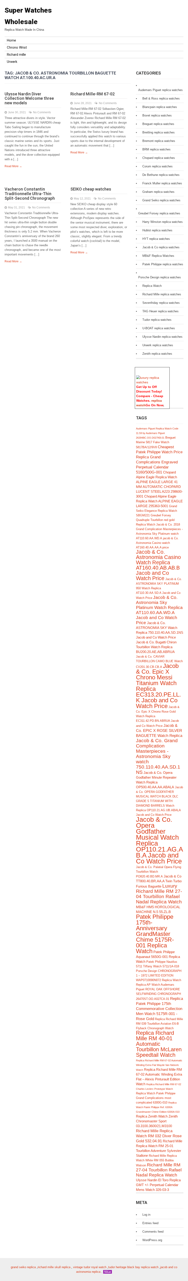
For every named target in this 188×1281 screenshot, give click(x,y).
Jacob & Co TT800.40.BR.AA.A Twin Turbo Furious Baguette (159, 881)
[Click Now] (152, 382)
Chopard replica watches (158, 158)
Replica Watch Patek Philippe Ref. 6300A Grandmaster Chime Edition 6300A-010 (158, 1107)
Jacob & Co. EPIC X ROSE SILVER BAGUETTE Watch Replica (159, 730)
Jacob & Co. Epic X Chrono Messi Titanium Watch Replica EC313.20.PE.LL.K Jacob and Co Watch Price (158, 686)
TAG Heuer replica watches (160, 311)
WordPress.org (152, 1240)
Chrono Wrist (17, 47)
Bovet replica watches (157, 115)
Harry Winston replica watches (162, 222)
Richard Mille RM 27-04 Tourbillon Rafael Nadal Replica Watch (159, 1169)
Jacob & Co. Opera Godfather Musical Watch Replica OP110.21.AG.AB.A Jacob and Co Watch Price (159, 840)
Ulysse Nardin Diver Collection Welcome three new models (29, 98)
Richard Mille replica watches (161, 294)
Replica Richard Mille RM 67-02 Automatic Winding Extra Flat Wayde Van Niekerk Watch (159, 1065)
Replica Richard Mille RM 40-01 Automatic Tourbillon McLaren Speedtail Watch (159, 1044)
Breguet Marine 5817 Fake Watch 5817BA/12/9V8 (156, 442)
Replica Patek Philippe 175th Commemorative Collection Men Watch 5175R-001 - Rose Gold (159, 1008)
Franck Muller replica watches (162, 183)
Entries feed (150, 1223)
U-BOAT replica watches (158, 328)
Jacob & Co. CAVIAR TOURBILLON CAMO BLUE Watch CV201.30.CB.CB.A (159, 662)
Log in (146, 1214)
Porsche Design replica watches (159, 277)
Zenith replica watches (157, 353)
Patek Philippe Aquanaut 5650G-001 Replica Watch (158, 956)
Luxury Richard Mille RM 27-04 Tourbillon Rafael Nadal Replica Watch (159, 893)
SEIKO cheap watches (90, 189)
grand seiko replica (23, 1267)
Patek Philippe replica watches (162, 264)
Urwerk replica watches (157, 345)
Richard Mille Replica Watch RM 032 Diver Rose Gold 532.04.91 (159, 1136)
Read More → (13, 166)
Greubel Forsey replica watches (159, 213)
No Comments (42, 112)
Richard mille (16, 55)
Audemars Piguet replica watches (160, 90)
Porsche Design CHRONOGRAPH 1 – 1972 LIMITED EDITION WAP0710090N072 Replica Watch (158, 975)
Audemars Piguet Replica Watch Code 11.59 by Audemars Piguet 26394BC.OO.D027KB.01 (157, 433)
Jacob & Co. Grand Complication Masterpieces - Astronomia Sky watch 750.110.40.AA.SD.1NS (158, 756)
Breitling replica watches (158, 132)
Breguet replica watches (158, 124)
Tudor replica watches (156, 319)
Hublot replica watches (157, 230)
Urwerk (12, 62)
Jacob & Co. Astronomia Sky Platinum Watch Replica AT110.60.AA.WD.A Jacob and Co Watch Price (159, 610)
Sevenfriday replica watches (161, 302)
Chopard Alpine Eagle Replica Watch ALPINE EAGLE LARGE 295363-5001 (159, 501)
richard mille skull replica (54, 1267)
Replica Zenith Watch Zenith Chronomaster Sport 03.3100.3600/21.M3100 (157, 1121)
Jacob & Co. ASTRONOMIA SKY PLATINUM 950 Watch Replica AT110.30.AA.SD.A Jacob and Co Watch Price (159, 588)
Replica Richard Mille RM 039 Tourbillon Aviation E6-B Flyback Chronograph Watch (159, 1023)
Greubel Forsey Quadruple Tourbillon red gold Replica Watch (155, 520)
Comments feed (152, 1231)
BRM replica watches (156, 149)
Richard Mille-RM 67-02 (92, 93)
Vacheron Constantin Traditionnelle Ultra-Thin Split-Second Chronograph (30, 194)
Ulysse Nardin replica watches (162, 336)
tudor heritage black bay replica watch (133, 1267)
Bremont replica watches (158, 141)
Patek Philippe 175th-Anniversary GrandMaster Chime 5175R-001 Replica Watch (155, 933)
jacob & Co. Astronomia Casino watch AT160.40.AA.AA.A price (157, 543)
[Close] (167, 369)
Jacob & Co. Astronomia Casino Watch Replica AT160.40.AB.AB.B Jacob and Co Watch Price (158, 565)
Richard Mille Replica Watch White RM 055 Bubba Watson (156, 1160)
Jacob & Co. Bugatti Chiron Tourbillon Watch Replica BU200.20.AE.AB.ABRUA (156, 647)
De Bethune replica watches (161, 175)
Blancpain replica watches (159, 107)
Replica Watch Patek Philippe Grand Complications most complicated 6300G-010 (155, 1098)
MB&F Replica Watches (158, 255)
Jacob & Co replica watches (161, 247)
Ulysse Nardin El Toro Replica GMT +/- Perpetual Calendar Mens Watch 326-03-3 (158, 1185)
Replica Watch (152, 286)
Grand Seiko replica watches (161, 200)
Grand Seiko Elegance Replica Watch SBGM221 (156, 510)
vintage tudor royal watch (89, 1267)
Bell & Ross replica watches (161, 98)
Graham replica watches (158, 192)
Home (11, 40)
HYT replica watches (156, 239)
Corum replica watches (157, 166)
